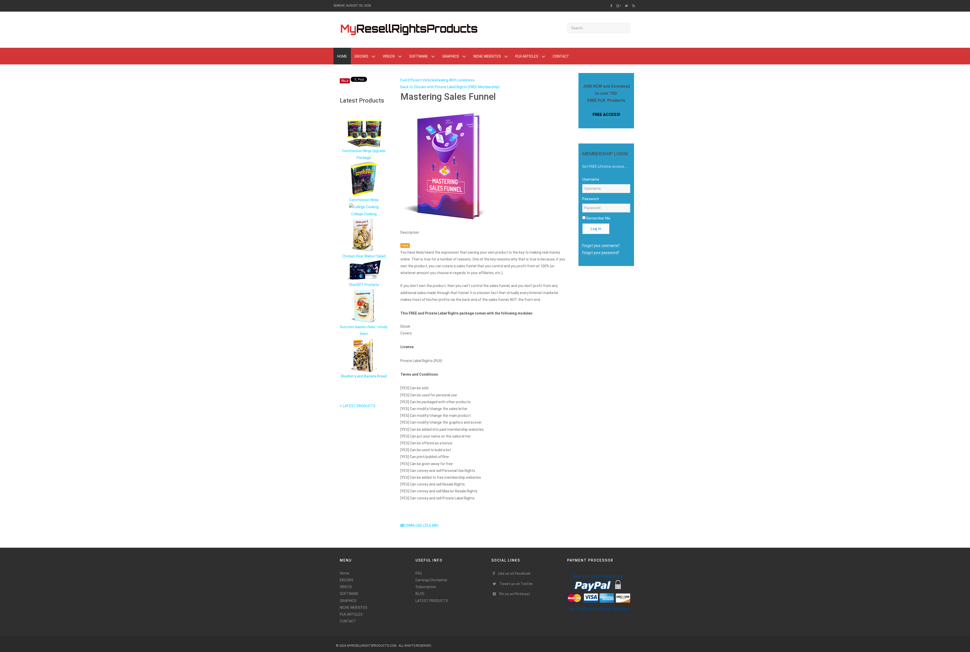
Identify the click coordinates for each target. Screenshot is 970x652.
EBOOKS (346, 580)
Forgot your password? (600, 253)
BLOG (420, 594)
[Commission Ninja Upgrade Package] (363, 134)
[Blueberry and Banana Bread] (364, 355)
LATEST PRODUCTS (432, 601)
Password (590, 199)
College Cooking (364, 214)
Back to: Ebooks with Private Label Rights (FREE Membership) (450, 87)
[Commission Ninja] (363, 179)
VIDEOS (346, 587)
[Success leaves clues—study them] (364, 306)
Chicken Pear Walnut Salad (363, 256)
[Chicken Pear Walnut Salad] (363, 235)
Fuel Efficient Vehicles (418, 80)
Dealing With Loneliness (456, 80)
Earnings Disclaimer (432, 580)
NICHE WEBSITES (353, 608)
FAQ (419, 573)
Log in (596, 229)
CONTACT (348, 621)
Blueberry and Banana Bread (364, 376)
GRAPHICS (348, 601)
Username (590, 179)
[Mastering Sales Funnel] (445, 165)
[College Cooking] (364, 207)
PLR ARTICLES (351, 614)
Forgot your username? (601, 246)
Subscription (426, 587)
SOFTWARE (349, 594)
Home (344, 573)
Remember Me (598, 218)
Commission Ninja (363, 200)
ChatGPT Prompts (364, 285)
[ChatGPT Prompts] (363, 270)
